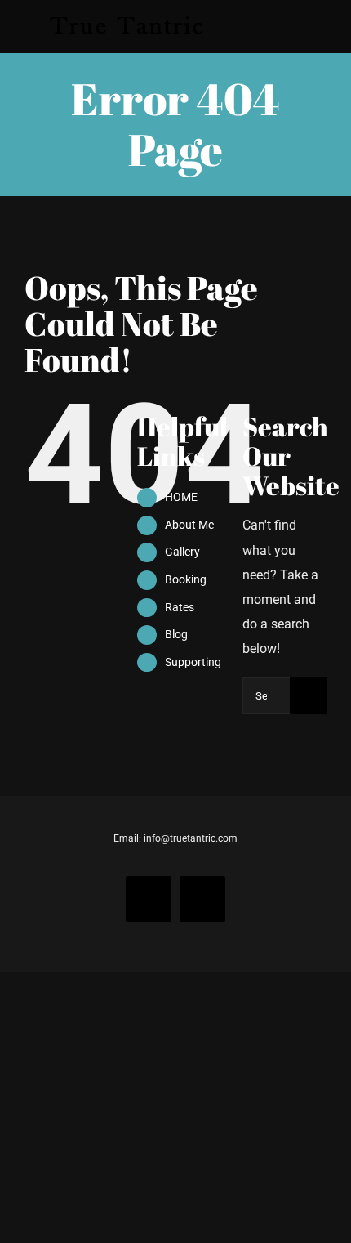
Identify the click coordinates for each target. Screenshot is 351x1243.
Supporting (193, 661)
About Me (189, 524)
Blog (176, 634)
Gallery (182, 551)
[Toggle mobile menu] (320, 26)
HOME (181, 496)
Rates (179, 607)
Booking (186, 579)
